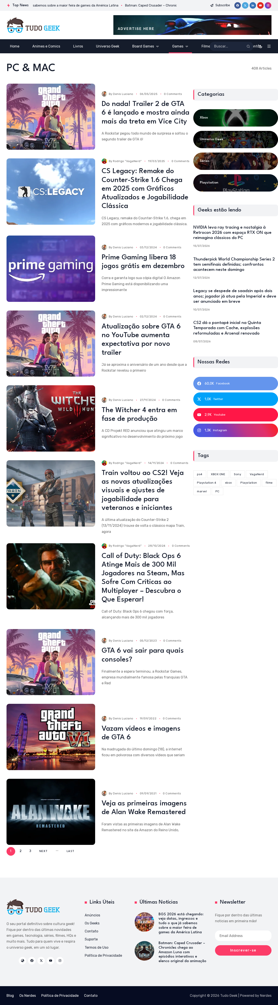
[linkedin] (253, 5)
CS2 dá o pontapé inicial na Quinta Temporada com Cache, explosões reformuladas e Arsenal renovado (227, 328)
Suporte (91, 939)
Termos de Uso (96, 947)
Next (43, 851)
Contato (91, 931)
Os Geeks (92, 923)
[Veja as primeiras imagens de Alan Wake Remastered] (51, 812)
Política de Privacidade (103, 955)
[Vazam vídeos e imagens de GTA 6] (51, 737)
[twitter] (245, 5)
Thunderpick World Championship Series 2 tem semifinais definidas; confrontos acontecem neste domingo (234, 264)
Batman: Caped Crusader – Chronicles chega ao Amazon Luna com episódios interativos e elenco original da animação (182, 952)
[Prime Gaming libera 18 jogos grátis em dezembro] (51, 269)
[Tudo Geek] (33, 25)
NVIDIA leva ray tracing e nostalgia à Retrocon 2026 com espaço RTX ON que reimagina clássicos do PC (232, 232)
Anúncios (92, 915)
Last (70, 851)
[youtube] (260, 5)
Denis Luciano (123, 94)
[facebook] (237, 5)
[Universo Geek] (235, 139)
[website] (22, 960)
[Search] (248, 46)
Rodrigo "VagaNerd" (127, 161)
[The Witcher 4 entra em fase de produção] (51, 418)
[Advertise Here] (192, 25)
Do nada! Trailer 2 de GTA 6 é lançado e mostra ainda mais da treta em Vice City (145, 113)
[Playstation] (235, 183)
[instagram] (268, 5)
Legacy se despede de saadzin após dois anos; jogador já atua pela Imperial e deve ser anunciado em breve (234, 296)
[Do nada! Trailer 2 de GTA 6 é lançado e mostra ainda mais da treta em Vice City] (51, 117)
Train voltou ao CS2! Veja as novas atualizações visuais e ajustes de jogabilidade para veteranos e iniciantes (143, 491)
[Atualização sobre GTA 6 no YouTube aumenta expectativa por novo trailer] (51, 344)
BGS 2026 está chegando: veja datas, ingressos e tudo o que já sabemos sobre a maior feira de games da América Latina (181, 923)
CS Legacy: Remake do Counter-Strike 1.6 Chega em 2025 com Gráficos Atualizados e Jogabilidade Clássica (145, 189)
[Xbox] (235, 118)
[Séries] (235, 161)
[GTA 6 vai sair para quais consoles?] (51, 662)
